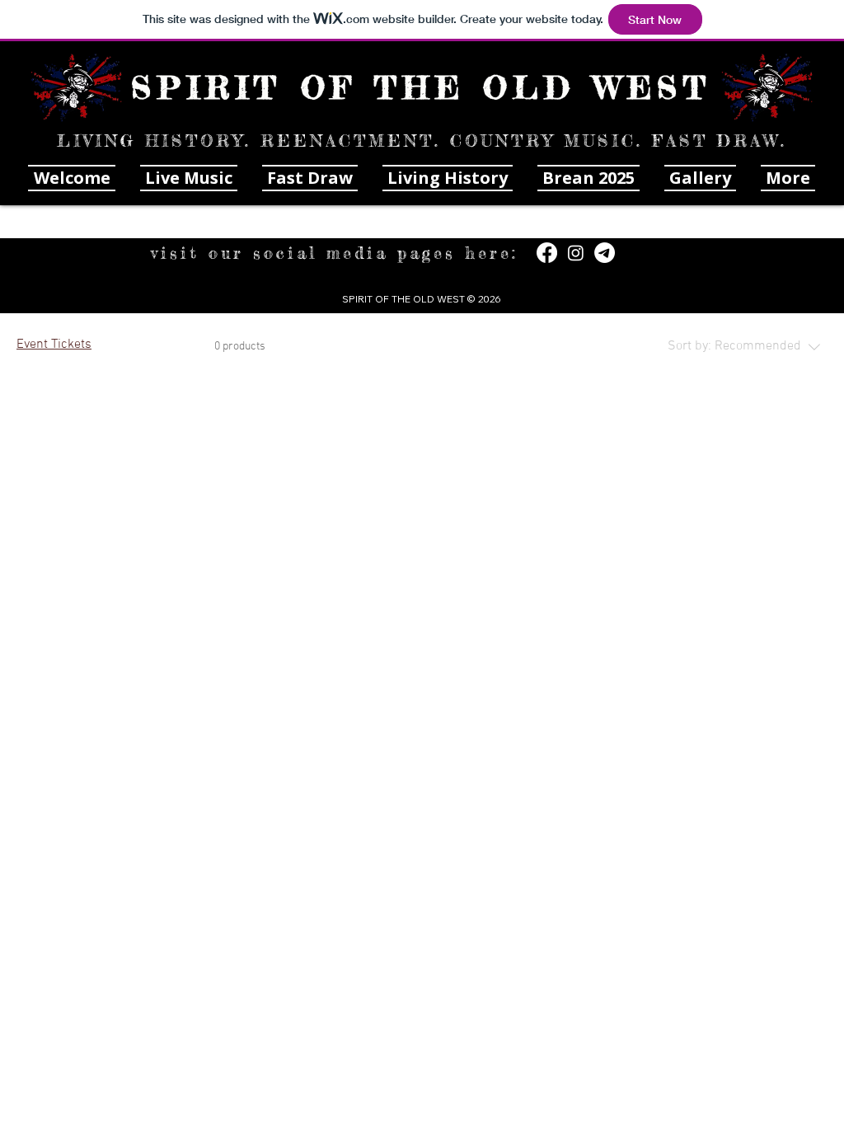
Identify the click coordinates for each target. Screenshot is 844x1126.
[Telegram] (604, 252)
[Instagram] (575, 252)
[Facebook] (547, 252)
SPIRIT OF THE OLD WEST (421, 87)
